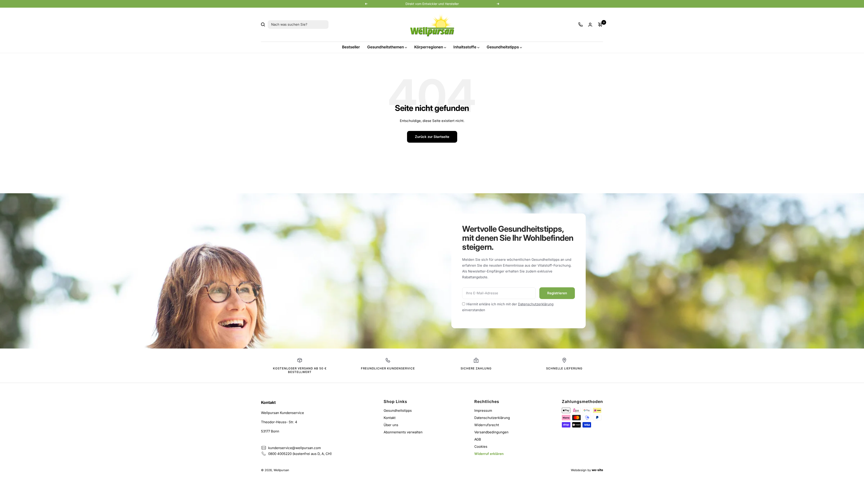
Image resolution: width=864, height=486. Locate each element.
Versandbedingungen (491, 432)
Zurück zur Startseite (432, 137)
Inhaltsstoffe (464, 47)
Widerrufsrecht (486, 425)
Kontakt (390, 418)
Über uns (391, 425)
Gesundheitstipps (503, 47)
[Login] (590, 25)
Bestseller (351, 47)
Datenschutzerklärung (536, 304)
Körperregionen (428, 47)
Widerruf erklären (489, 454)
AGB (477, 439)
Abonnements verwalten (403, 432)
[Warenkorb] (600, 24)
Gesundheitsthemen (385, 47)
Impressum (483, 410)
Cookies (480, 446)
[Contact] (580, 24)
